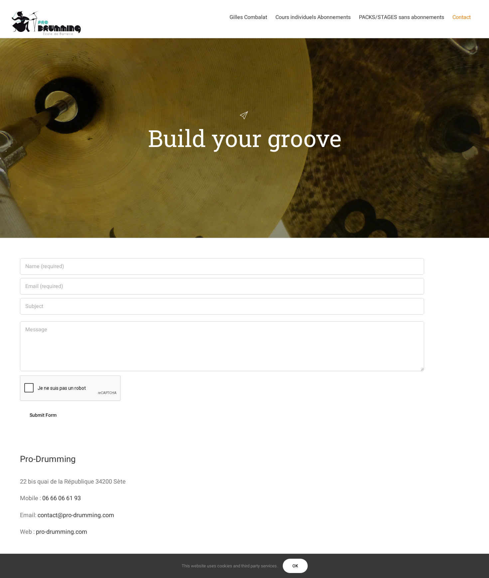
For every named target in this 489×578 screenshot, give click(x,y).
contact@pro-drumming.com (76, 515)
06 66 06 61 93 (61, 498)
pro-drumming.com (61, 531)
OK (295, 566)
